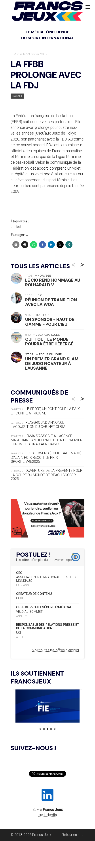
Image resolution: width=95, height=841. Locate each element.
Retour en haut (73, 835)
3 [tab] (47, 729)
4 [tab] (51, 729)
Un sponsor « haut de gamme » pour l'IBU (49, 322)
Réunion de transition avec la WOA (51, 302)
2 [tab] (44, 729)
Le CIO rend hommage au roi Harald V (52, 282)
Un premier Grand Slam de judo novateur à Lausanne (51, 363)
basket (16, 227)
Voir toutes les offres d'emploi (55, 650)
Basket (17, 95)
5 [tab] (54, 729)
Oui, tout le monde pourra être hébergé (49, 342)
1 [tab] (40, 729)
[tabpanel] (47, 706)
